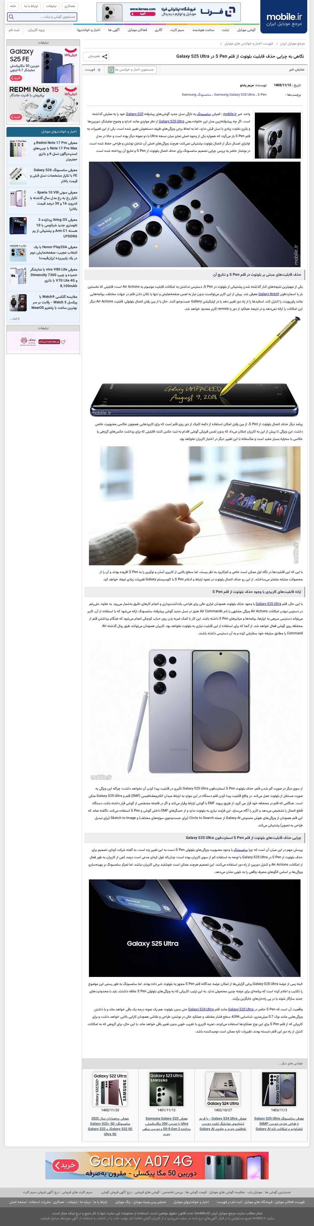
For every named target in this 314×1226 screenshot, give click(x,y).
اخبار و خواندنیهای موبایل (59, 131)
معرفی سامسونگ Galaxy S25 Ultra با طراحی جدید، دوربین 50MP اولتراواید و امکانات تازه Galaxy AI (279, 1124)
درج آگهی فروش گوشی (116, 1192)
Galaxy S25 (134, 114)
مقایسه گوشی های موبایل (227, 1192)
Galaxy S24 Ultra (201, 1009)
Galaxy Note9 (268, 294)
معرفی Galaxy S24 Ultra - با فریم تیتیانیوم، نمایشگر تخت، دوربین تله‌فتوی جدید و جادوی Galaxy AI (223, 1124)
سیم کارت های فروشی (77, 1192)
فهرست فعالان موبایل (289, 1202)
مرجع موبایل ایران (292, 43)
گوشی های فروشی (147, 1192)
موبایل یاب (254, 1192)
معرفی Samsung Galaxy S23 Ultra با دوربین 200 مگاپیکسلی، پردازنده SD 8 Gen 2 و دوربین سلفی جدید (166, 1126)
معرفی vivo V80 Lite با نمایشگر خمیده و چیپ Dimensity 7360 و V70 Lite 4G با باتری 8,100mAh (53, 278)
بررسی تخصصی (172, 1192)
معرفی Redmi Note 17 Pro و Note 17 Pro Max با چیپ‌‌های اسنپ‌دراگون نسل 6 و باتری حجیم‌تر (55, 151)
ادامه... (15, 318)
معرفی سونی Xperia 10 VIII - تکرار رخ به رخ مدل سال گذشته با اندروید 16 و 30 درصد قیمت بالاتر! (53, 201)
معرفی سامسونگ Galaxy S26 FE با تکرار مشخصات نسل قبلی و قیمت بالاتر (53, 175)
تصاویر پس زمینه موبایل (149, 1202)
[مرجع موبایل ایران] (284, 16)
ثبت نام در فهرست (229, 1202)
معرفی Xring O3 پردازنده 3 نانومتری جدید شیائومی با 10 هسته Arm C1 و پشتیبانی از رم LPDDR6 (55, 228)
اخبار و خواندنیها (88, 30)
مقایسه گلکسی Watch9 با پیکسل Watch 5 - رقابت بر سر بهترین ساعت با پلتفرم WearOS (54, 302)
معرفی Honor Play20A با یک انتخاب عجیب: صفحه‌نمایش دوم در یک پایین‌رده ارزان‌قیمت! (53, 252)
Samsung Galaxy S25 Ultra (234, 95)
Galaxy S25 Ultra (171, 121)
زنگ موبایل (122, 1202)
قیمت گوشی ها (196, 1192)
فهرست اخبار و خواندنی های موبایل (248, 43)
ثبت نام (14, 30)
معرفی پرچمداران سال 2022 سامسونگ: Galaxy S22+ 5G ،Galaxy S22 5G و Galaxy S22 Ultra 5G (110, 1126)
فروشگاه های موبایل (258, 1202)
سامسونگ (196, 95)
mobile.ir (230, 114)
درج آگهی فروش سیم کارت (41, 1192)
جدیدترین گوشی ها (278, 1192)
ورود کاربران (36, 30)
